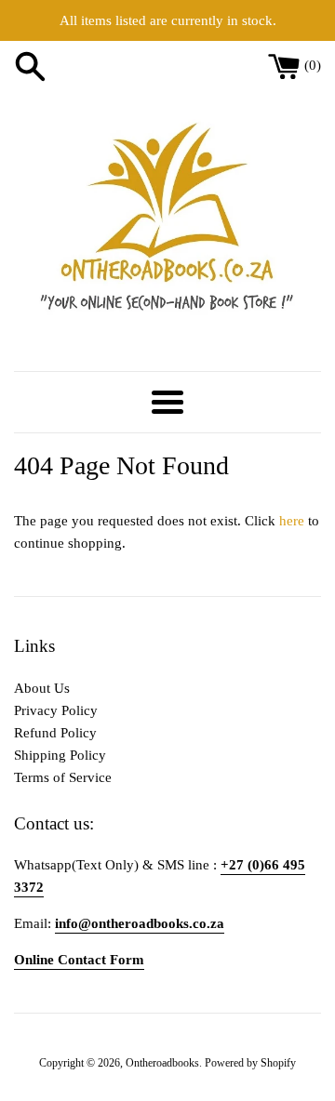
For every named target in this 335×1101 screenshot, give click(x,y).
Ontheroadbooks (162, 1062)
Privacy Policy (56, 710)
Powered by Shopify (250, 1062)
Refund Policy (55, 732)
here (291, 520)
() (312, 65)
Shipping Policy (60, 755)
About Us (42, 688)
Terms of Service (63, 777)
